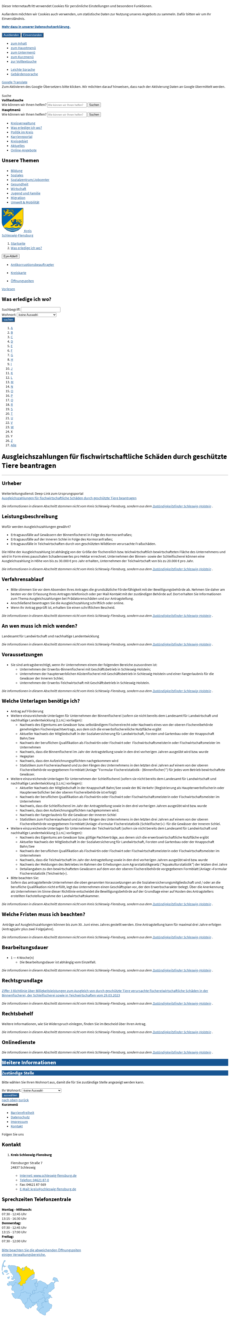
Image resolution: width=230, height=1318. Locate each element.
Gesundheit (19, 184)
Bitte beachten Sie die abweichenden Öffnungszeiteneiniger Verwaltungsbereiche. (41, 1252)
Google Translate (14, 82)
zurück (23, 1100)
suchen (8, 319)
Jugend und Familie (25, 193)
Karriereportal (21, 136)
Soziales (17, 175)
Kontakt (17, 1126)
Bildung (16, 170)
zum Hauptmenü (23, 48)
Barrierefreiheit (22, 1112)
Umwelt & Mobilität (25, 202)
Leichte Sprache (23, 69)
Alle (13, 445)
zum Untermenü (23, 52)
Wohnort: (9, 314)
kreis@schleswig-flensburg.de (48, 1189)
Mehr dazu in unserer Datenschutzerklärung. (36, 26)
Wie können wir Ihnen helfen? (24, 104)
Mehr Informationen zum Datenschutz (30, 91)
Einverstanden (32, 35)
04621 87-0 (34, 1180)
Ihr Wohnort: (11, 1090)
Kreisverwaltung (23, 123)
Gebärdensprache (24, 74)
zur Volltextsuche (24, 61)
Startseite (18, 243)
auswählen (10, 1095)
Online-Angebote (24, 150)
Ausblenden (11, 35)
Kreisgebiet (19, 141)
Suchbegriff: (11, 309)
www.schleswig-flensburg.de (48, 1175)
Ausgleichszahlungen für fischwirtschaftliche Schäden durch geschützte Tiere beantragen (69, 498)
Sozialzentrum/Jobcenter (30, 179)
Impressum (19, 1121)
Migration (18, 197)
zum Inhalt (19, 43)
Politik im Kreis (22, 132)
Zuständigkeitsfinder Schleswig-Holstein (182, 506)
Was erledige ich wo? (26, 127)
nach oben (10, 1100)
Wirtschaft (18, 188)
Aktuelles (18, 145)
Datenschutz (20, 1117)
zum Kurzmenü (22, 57)
